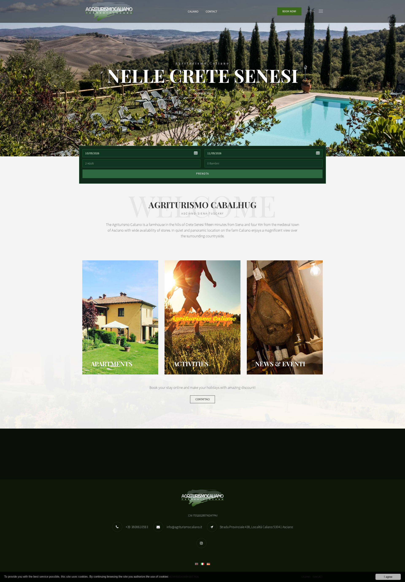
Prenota (202, 173)
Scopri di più (202, 93)
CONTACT (211, 11)
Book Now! (289, 11)
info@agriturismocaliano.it (184, 527)
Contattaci (202, 399)
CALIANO (193, 11)
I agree (388, 576)
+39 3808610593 (136, 527)
